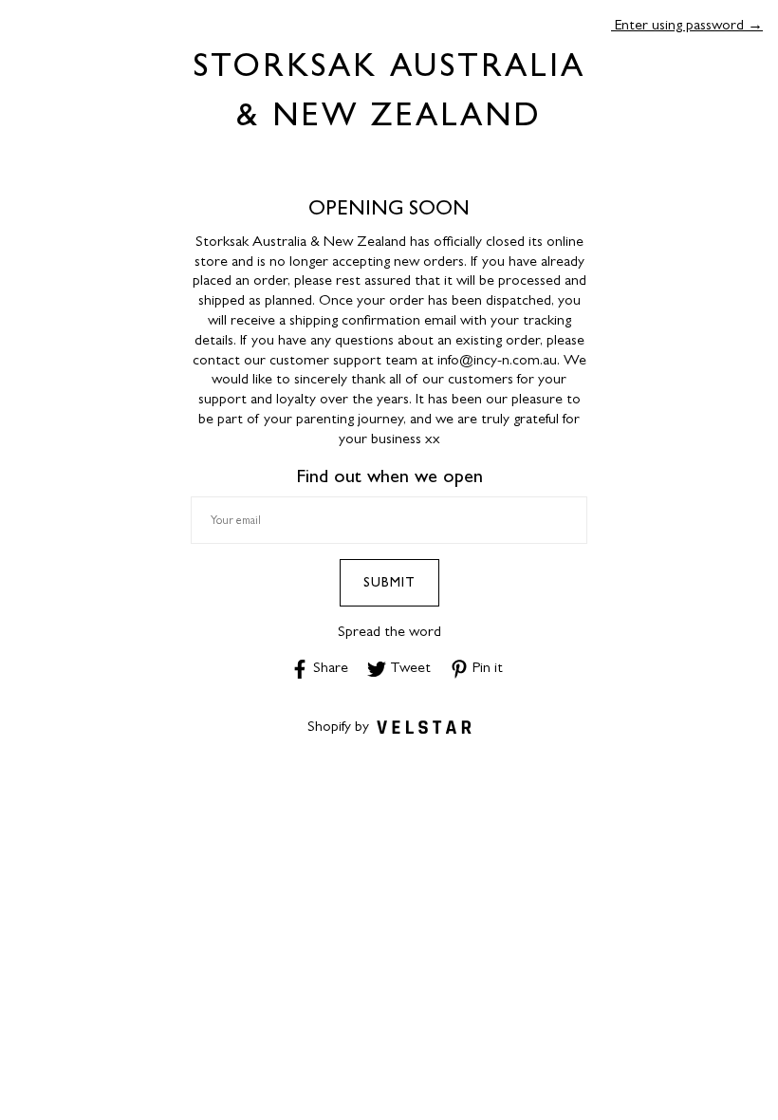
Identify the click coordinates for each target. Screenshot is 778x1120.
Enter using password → (687, 24)
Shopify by (338, 726)
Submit (389, 581)
